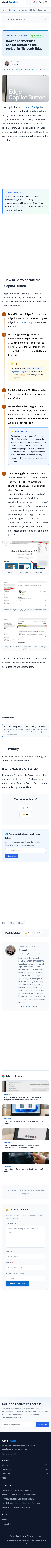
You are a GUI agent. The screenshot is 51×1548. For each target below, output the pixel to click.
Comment (11, 1224)
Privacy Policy (7, 1524)
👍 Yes (25, 807)
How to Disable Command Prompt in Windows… (21, 1503)
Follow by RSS (9, 1454)
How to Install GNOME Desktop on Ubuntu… (20, 1494)
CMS (25, 1478)
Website (15, 1273)
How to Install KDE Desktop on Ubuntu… (18, 1499)
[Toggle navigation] (46, 2)
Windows (23, 36)
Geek (9, 1440)
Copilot (10, 107)
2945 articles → (25, 1006)
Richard (14, 65)
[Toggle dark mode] (40, 2)
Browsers (12, 10)
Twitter (36, 1006)
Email (9, 1263)
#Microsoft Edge (16, 923)
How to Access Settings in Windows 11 (18, 1490)
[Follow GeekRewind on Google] (34, 2)
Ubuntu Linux (25, 1469)
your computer (29, 322)
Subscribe (12, 856)
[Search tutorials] (28, 2)
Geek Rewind (21, 1536)
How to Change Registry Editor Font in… (18, 1507)
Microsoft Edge (32, 107)
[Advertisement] (25, 166)
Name (9, 1252)
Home (4, 10)
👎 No (25, 814)
